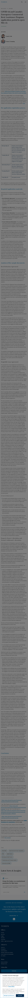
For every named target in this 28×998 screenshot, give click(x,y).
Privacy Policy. (11, 986)
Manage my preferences (9, 995)
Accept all (20, 995)
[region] (14, 985)
